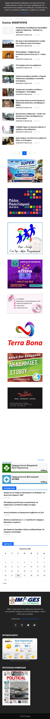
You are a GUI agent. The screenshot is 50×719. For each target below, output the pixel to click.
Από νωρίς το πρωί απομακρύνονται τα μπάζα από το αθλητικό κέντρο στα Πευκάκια (30, 42)
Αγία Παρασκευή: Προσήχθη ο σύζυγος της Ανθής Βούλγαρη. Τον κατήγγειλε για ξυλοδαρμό (24, 530)
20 (24, 571)
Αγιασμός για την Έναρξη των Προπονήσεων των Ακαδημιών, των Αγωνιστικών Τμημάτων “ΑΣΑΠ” (24, 493)
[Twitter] (28, 625)
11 (29, 153)
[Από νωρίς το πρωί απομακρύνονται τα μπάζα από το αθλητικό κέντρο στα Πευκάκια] (8, 44)
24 (5, 575)
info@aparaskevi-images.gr (30, 619)
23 (44, 571)
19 (18, 571)
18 (12, 571)
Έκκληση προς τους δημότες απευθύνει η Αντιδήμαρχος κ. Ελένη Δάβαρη (29, 90)
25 (12, 575)
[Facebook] (15, 625)
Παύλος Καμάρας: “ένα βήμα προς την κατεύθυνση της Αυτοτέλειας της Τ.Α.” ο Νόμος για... (31, 54)
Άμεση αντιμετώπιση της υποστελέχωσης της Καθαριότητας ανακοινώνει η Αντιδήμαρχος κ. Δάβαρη (30, 102)
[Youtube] (34, 625)
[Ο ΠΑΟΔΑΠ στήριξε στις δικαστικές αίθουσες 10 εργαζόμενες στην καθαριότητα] (8, 130)
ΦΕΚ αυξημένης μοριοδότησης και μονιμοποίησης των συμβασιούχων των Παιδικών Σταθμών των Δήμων (21, 503)
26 (18, 575)
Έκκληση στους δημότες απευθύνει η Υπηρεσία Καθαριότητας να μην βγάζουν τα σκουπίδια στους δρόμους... (31, 78)
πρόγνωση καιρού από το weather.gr (20, 660)
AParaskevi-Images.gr (24, 35)
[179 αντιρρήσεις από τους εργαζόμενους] (8, 68)
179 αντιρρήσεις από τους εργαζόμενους (28, 65)
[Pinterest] (22, 625)
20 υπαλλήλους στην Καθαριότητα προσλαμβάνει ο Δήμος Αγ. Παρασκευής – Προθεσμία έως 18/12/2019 (31, 30)
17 (5, 571)
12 (18, 567)
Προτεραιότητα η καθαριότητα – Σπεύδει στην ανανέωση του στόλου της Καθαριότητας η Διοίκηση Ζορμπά (30, 116)
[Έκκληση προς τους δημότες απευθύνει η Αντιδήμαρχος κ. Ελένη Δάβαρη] (8, 92)
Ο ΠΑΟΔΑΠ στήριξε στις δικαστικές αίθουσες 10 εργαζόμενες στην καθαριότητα (31, 128)
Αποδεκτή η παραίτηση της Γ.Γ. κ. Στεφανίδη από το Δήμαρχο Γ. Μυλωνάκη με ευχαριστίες (24, 521)
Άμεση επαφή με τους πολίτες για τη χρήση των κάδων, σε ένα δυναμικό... (31, 139)
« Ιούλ (4, 583)
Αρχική (4, 19)
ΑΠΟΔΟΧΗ (25, 13)
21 (31, 571)
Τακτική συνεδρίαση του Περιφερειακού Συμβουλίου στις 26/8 (24, 512)
